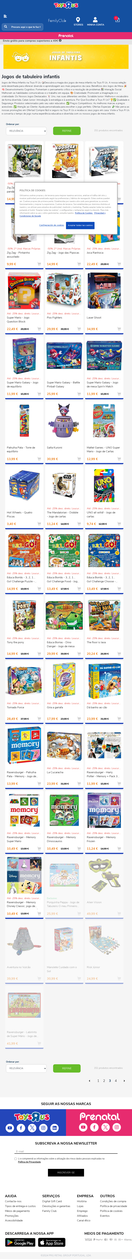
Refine (67, 131)
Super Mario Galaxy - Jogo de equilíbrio (22, 384)
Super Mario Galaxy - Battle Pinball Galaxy (63, 384)
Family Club (49, 1211)
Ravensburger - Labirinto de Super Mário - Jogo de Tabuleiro (22, 1034)
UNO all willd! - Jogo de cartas (101, 514)
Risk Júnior (93, 967)
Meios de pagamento (17, 1211)
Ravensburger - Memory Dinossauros (61, 839)
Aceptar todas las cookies (80, 225)
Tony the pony (15, 642)
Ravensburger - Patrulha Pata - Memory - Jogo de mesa (21, 774)
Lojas (80, 1206)
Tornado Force (15, 707)
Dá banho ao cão (97, 707)
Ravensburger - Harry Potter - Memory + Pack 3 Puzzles (102, 774)
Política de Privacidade (29, 1162)
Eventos (105, 1216)
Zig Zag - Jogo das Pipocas (63, 253)
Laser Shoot (94, 318)
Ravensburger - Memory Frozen (101, 839)
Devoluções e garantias (56, 1206)
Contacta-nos (13, 1201)
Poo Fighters (54, 318)
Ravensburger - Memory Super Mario (21, 839)
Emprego (82, 1211)
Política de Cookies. (84, 213)
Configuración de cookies (51, 225)
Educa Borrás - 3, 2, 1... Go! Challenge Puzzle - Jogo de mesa (21, 580)
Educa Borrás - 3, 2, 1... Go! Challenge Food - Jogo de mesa (63, 580)
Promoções (12, 1216)
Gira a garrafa (55, 707)
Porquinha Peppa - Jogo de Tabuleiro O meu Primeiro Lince (63, 904)
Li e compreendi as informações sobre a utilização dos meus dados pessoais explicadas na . (61, 1160)
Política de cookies (111, 1211)
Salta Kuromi (54, 448)
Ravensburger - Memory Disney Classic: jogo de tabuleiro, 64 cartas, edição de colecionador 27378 (23, 904)
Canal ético (83, 1220)
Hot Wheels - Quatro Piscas (19, 514)
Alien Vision (94, 902)
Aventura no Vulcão (19, 967)
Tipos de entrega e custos (20, 1206)
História (81, 1201)
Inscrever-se (66, 1172)
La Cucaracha (55, 772)
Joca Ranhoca (95, 253)
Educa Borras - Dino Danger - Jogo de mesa (60, 644)
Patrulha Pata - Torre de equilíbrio (21, 450)
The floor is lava (96, 642)
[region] (66, 208)
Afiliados (82, 1216)
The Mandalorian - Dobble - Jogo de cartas (62, 514)
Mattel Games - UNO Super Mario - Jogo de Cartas (103, 450)
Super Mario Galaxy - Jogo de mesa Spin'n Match (102, 384)
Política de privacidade (113, 1206)
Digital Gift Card (52, 1201)
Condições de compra (113, 1201)
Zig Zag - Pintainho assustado (18, 255)
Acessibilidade (14, 1220)
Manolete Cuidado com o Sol (62, 969)
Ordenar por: (12, 124)
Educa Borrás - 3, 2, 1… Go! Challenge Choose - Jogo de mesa (101, 580)
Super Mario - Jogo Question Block (18, 320)
